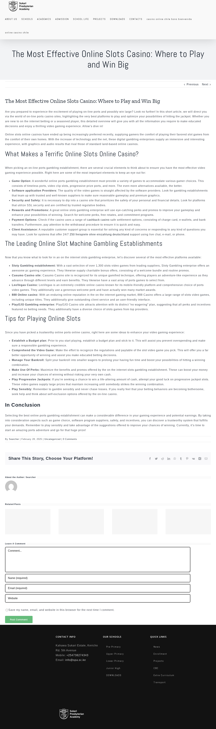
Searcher (14, 439)
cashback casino (98, 219)
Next (205, 84)
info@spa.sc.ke (75, 660)
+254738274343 (77, 655)
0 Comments (70, 439)
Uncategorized (52, 439)
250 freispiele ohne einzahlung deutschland (99, 234)
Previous (193, 84)
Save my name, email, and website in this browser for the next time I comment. (61, 609)
